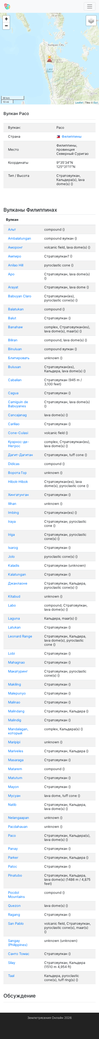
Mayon (13, 787)
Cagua (13, 393)
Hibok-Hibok (18, 482)
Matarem (15, 769)
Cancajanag (17, 415)
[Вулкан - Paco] (49, 58)
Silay (11, 963)
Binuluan (15, 349)
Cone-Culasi (18, 433)
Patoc (12, 866)
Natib (12, 805)
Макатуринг (18, 671)
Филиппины (71, 136)
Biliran (12, 340)
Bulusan (14, 367)
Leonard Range (20, 636)
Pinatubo (15, 875)
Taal (11, 976)
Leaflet (79, 102)
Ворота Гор (17, 473)
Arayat (13, 287)
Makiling (14, 684)
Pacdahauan (18, 827)
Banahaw (15, 327)
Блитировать (18, 358)
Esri (95, 102)
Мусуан (14, 796)
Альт (12, 229)
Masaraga (15, 760)
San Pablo (16, 923)
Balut (12, 318)
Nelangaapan (18, 818)
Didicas (14, 464)
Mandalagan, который (18, 731)
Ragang (14, 915)
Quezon (14, 906)
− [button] (6, 26)
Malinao (14, 702)
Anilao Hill (15, 265)
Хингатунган (18, 495)
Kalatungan (17, 574)
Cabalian (15, 380)
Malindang (16, 711)
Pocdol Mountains (16, 895)
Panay (13, 849)
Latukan (14, 627)
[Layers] (91, 21)
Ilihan (12, 504)
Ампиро (14, 256)
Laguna (14, 618)
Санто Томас (18, 954)
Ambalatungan (19, 238)
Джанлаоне (17, 583)
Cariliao (14, 424)
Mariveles (15, 751)
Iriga (11, 535)
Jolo (11, 557)
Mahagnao (16, 662)
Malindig (14, 720)
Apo (11, 274)
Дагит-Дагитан (20, 455)
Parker (13, 858)
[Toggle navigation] (90, 6)
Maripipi (14, 742)
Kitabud (14, 596)
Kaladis (13, 565)
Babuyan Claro (19, 296)
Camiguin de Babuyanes (18, 404)
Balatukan (16, 309)
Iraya (12, 522)
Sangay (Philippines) (17, 943)
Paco (12, 836)
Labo (12, 605)
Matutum (15, 778)
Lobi (11, 653)
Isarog (13, 548)
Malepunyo (17, 693)
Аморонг (15, 247)
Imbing (13, 513)
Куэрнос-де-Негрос (18, 444)
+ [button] (6, 19)
